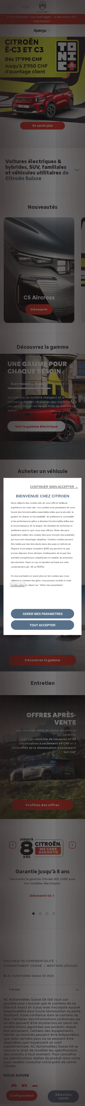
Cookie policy (17, 585)
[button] (54, 486)
